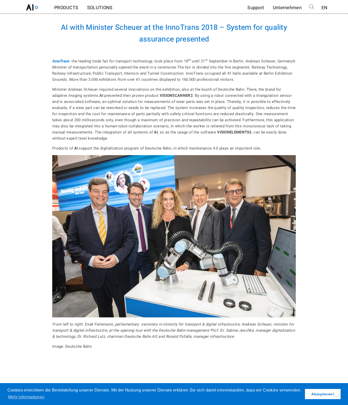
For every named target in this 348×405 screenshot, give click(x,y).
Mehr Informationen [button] (26, 397)
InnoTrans (61, 61)
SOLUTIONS (100, 7)
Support (255, 7)
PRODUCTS (66, 7)
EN (325, 7)
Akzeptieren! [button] (322, 394)
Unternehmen (287, 7)
